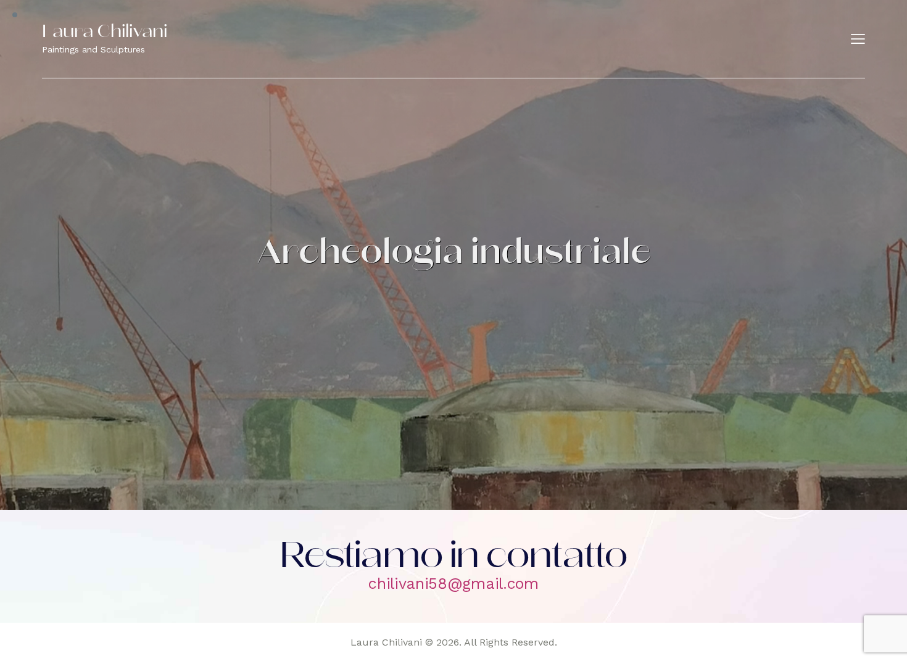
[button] (858, 39)
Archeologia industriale (454, 254)
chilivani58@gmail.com (453, 583)
